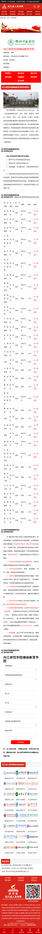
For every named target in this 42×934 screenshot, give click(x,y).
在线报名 (21, 77)
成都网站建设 (31, 925)
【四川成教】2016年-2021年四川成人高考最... (17, 868)
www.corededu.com (26, 625)
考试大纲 (4, 14)
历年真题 (12, 14)
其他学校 (34, 77)
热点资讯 (21, 81)
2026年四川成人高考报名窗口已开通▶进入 (16, 865)
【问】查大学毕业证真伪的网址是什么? (15, 871)
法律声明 (21, 878)
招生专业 (34, 73)
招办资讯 (4, 11)
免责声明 (34, 878)
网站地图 (8, 880)
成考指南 (21, 11)
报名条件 (21, 73)
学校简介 (8, 73)
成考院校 (29, 11)
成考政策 (12, 11)
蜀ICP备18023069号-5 (11, 925)
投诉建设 (21, 880)
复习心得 (29, 14)
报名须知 (8, 77)
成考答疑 (38, 14)
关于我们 (8, 878)
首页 (8, 18)
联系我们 (34, 880)
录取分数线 (21, 14)
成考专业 (38, 11)
